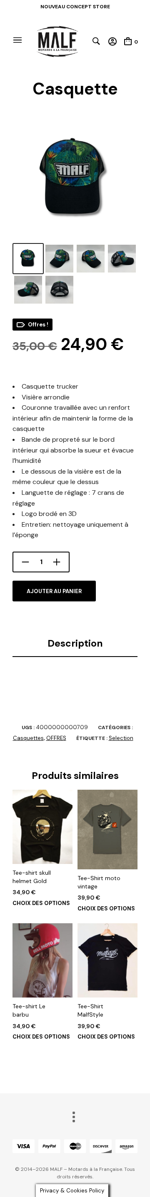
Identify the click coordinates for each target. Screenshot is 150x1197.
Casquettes (28, 738)
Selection (121, 738)
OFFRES (56, 738)
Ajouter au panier (54, 591)
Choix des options (41, 903)
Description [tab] (75, 643)
